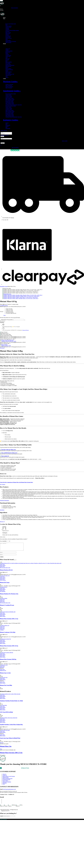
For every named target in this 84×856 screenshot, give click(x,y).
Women (7, 122)
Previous (1, 742)
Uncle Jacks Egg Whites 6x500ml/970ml (10, 738)
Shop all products (14, 7)
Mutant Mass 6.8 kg (4, 333)
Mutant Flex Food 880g (6, 685)
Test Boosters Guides (10, 102)
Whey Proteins (3, 580)
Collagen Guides (9, 95)
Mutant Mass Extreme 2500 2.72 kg (9, 618)
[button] (42, 5)
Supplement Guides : (12, 91)
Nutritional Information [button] (4, 500)
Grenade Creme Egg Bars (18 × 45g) (7, 338)
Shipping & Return (25, 330)
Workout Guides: (10, 81)
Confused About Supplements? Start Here (14, 104)
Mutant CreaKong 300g (4, 343)
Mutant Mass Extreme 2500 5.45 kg (9, 645)
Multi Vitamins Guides (10, 99)
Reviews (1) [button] (2, 521)
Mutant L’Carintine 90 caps (7, 605)
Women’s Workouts (9, 84)
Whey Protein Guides (10, 103)
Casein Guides (8, 94)
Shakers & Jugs (3, 670)
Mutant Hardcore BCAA (6, 570)
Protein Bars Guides (9, 101)
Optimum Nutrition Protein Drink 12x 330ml (11, 700)
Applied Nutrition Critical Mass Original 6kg (11, 724)
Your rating (2, 541)
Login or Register (3, 819)
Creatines (2, 629)
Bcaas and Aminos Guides (11, 93)
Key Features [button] (2, 484)
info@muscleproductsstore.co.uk (9, 789)
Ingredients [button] (2, 509)
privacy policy (64, 140)
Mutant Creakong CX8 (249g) (7, 632)
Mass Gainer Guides (9, 98)
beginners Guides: (10, 120)
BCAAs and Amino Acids (5, 567)
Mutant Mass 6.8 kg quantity (6, 319)
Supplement (8, 125)
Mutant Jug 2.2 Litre (5, 672)
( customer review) (4, 305)
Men (6, 124)
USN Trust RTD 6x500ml (6, 712)
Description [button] (2, 347)
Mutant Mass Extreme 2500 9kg (8, 659)
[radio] (11, 308)
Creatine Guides (9, 97)
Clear (4, 315)
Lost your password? (5, 135)
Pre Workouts (2, 591)
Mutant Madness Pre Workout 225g (9, 593)
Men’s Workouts (9, 85)
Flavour (1, 311)
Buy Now (2, 322)
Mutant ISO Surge (4, 582)
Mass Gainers (5, 286)
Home (1, 286)
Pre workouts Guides (10, 100)
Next (1, 748)
